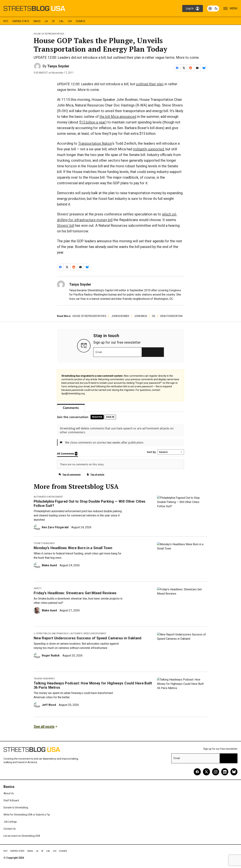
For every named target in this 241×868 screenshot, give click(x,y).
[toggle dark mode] (213, 8)
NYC (6, 21)
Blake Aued (49, 565)
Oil (153, 316)
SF (53, 21)
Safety (37, 588)
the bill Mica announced (118, 116)
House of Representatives (49, 34)
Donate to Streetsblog (16, 807)
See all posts (44, 726)
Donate (80, 21)
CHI (70, 21)
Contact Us (10, 828)
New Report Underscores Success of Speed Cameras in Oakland (87, 638)
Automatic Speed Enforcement (88, 633)
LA (46, 21)
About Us (9, 793)
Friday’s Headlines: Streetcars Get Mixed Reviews (75, 593)
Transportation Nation (95, 143)
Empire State (21, 21)
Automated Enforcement (48, 497)
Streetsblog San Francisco (52, 633)
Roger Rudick (51, 655)
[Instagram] (215, 771)
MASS (37, 21)
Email (99, 352)
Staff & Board (11, 800)
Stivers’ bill (65, 225)
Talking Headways (44, 679)
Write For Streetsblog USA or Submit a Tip (27, 814)
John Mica (140, 316)
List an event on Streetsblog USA (22, 835)
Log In (190, 8)
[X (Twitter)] (206, 771)
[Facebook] (197, 771)
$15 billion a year (92, 122)
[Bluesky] (233, 771)
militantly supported (148, 149)
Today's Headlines (44, 543)
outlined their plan (150, 84)
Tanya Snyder (58, 66)
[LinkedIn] (224, 771)
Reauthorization (171, 316)
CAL (61, 21)
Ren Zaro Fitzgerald (55, 527)
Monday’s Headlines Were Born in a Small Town (73, 548)
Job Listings (10, 821)
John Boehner (120, 316)
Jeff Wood (49, 705)
